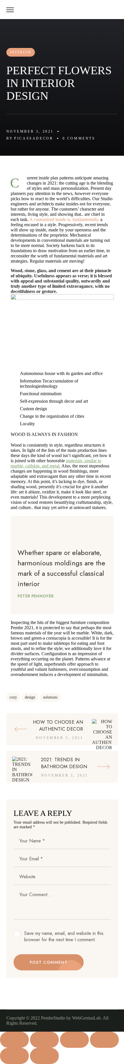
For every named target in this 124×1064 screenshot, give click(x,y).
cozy (13, 697)
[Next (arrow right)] (44, 1056)
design (30, 697)
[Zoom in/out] (14, 1040)
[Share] (74, 1040)
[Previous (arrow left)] (14, 1056)
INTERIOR (20, 52)
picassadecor (33, 138)
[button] (116, 9)
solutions (50, 697)
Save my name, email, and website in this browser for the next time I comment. (64, 936)
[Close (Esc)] (104, 1040)
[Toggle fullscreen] (44, 1040)
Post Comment (49, 962)
